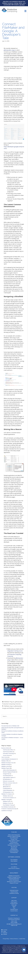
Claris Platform (14, 861)
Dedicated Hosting (14, 890)
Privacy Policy (6, 938)
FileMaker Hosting (5, 764)
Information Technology (8, 753)
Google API (18, 708)
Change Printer (6, 773)
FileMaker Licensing (5, 766)
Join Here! (22, 4)
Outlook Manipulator (7, 790)
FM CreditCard (6, 784)
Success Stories (6, 755)
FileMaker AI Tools (7, 803)
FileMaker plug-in (9, 706)
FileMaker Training (5, 799)
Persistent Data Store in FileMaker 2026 (10, 726)
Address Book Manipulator (9, 770)
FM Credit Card (14, 846)
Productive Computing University (11, 704)
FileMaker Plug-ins (9, 702)
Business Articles (5, 748)
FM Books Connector (7, 781)
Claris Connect (4, 757)
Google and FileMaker (8, 708)
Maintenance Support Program (14, 881)
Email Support (14, 902)
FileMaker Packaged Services (14, 877)
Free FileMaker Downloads (7, 807)
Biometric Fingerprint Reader (9, 772)
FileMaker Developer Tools (7, 762)
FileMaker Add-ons (7, 796)
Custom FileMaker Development (8, 759)
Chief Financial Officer (8, 751)
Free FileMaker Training (8, 805)
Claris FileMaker (14, 859)
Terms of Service (14, 938)
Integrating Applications (14, 878)
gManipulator (19, 702)
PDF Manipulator (14, 852)
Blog (14, 908)
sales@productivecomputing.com (14, 924)
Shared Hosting (14, 891)
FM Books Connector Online (9, 783)
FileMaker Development (14, 875)
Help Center (14, 900)
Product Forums (14, 903)
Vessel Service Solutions (8, 797)
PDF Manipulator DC (7, 792)
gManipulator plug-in (10, 50)
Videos (14, 906)
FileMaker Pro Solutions (6, 794)
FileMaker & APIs (6, 801)
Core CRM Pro (14, 867)
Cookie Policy (22, 938)
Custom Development (14, 880)
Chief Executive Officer (8, 749)
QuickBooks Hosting (6, 810)
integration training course (15, 651)
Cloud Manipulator (7, 775)
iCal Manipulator (6, 788)
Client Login (14, 905)
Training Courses (14, 909)
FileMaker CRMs (5, 761)
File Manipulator (6, 779)
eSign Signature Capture (8, 777)
